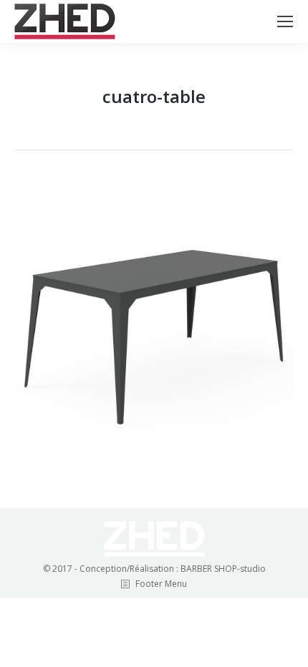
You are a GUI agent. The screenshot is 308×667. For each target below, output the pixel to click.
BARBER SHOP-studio (223, 569)
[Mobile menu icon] (285, 21)
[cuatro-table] (154, 325)
